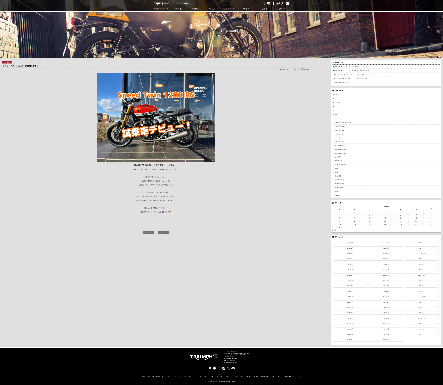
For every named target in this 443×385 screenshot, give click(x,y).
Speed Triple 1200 (340, 149)
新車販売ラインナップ (147, 376)
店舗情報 (265, 9)
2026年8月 (350, 242)
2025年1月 (386, 275)
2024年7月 (386, 286)
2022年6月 (422, 329)
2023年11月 (350, 302)
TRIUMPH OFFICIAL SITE (264, 3)
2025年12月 (421, 253)
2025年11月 (350, 259)
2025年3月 (422, 269)
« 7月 (334, 230)
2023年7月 (386, 307)
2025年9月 (422, 259)
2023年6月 (422, 307)
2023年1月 (386, 318)
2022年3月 (422, 334)
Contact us (287, 3)
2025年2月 (350, 275)
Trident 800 (339, 195)
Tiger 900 (338, 176)
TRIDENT (337, 191)
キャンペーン (337, 107)
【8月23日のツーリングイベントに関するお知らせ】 (350, 78)
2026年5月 (350, 248)
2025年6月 (422, 264)
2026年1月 (386, 253)
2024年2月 (350, 296)
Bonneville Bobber (341, 119)
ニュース (296, 69)
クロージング (230, 9)
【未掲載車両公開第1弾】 (341, 82)
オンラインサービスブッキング (234, 376)
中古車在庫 (195, 9)
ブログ (335, 115)
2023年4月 (386, 313)
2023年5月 (350, 313)
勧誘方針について (290, 376)
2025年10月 (386, 259)
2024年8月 (350, 286)
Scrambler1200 (339, 145)
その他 (284, 69)
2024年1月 (386, 296)
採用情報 (282, 9)
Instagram (278, 3)
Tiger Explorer (339, 180)
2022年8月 (350, 329)
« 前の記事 (148, 233)
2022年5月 (350, 334)
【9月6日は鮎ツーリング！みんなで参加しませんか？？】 (352, 74)
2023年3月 (422, 313)
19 (370, 221)
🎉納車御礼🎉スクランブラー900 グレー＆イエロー (351, 70)
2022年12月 (421, 318)
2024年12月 (421, 275)
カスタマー (290, 69)
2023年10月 (386, 302)
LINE (269, 3)
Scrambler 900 (339, 142)
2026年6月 (422, 242)
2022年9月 (422, 324)
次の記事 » (163, 233)
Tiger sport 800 (340, 187)
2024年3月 (422, 291)
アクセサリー (213, 9)
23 (431, 221)
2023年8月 (350, 307)
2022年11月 (350, 324)
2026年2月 (350, 253)
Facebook (273, 3)
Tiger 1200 (338, 172)
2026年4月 (386, 248)
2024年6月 (422, 286)
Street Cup (338, 161)
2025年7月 (386, 264)
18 (355, 221)
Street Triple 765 (340, 164)
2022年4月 (386, 334)
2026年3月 (422, 248)
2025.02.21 (306, 69)
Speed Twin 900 (340, 157)
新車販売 (161, 9)
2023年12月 (421, 296)
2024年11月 (350, 280)
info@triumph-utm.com (230, 358)
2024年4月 (386, 291)
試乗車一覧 (178, 9)
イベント (336, 99)
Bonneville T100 (340, 126)
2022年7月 (386, 329)
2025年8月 (350, 264)
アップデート (247, 9)
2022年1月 (386, 340)
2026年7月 (386, 242)
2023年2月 (350, 318)
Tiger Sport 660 (340, 183)
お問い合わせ (264, 376)
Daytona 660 (339, 134)
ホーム (300, 376)
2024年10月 (386, 280)
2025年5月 (350, 269)
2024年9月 (422, 280)
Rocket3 (337, 138)
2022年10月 (386, 324)
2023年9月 (422, 302)
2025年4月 (386, 269)
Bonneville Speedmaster (343, 123)
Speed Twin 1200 (340, 153)
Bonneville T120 (340, 130)
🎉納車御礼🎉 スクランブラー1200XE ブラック (350, 66)
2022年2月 (350, 340)
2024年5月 (350, 291)
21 (400, 221)
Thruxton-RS (339, 168)
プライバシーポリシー (276, 376)
